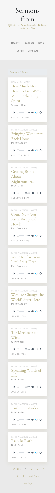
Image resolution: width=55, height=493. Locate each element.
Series (20, 50)
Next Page (34, 476)
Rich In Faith (22, 440)
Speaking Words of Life (26, 373)
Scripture (33, 50)
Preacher (29, 42)
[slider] (20, 112)
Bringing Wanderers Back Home (27, 136)
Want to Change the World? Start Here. (27, 297)
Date (41, 42)
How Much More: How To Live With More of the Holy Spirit (26, 93)
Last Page (27, 483)
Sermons (14, 72)
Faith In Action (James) (24, 129)
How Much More (20, 82)
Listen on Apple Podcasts (24, 25)
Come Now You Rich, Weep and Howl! (23, 219)
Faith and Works (24, 408)
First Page (16, 469)
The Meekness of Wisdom (24, 335)
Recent (15, 42)
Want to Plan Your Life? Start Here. (26, 259)
